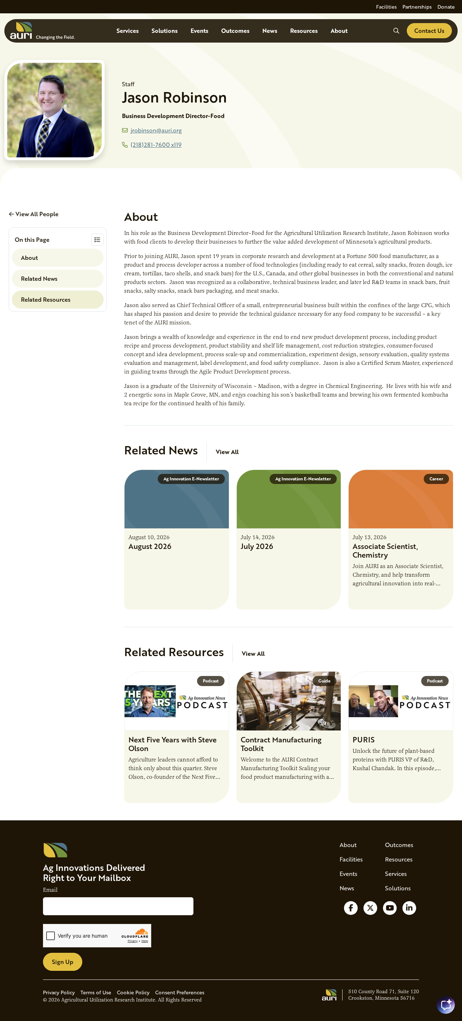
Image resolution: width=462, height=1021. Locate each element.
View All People (36, 214)
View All (227, 452)
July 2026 (257, 546)
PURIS (364, 739)
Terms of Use (95, 992)
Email (50, 890)
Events (199, 30)
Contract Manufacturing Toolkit (281, 743)
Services (128, 30)
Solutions (165, 30)
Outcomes (235, 30)
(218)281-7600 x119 (156, 144)
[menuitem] (386, 6)
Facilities (386, 6)
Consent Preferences (179, 992)
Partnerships (417, 6)
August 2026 (149, 546)
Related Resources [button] (45, 299)
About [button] (29, 257)
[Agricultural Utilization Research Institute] (42, 31)
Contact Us (429, 30)
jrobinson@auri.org (156, 130)
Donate (446, 6)
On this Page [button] (32, 239)
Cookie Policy (133, 992)
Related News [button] (39, 278)
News (269, 30)
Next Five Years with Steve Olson (172, 743)
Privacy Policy (59, 992)
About (339, 30)
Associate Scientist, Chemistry (385, 550)
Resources (304, 30)
